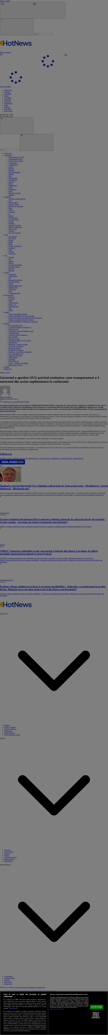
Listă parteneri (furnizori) (56, 1009)
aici (43, 1022)
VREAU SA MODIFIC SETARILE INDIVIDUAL (96, 1015)
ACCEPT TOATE (96, 1007)
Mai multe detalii (13, 1008)
